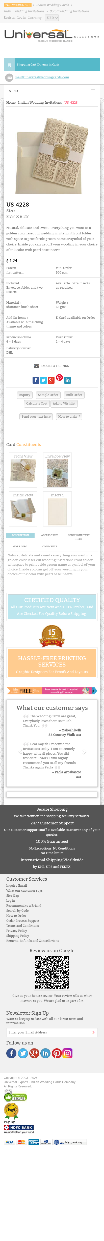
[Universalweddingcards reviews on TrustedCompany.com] (11, 1111)
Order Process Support (22, 921)
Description (20, 535)
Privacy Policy (16, 931)
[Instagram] (67, 1053)
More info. (20, 546)
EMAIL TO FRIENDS (55, 366)
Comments (49, 546)
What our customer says (24, 890)
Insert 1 (57, 495)
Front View (23, 456)
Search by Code (17, 910)
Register (10, 17)
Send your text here (36, 416)
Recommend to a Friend (23, 905)
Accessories (49, 535)
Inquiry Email (16, 885)
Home (11, 103)
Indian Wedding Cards (52, 5)
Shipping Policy (17, 936)
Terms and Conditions (22, 926)
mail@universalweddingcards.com (42, 77)
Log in (21, 17)
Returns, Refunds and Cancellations (32, 941)
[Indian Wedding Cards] (52, 34)
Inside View (23, 495)
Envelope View (57, 456)
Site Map (12, 895)
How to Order (16, 916)
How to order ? (69, 416)
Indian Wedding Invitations (24, 11)
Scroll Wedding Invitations (69, 11)
